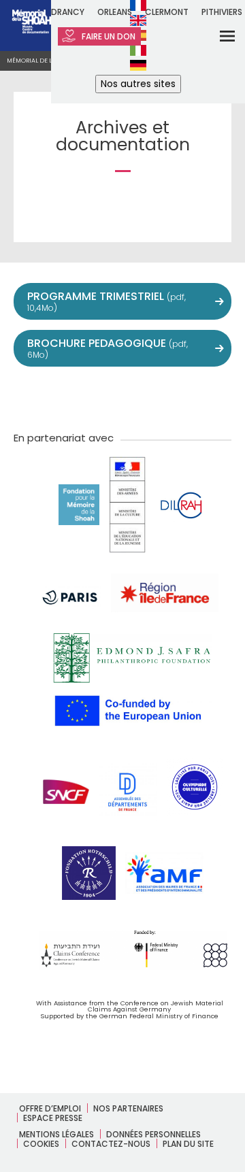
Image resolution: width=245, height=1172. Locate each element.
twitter (32, 397)
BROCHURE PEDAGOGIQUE (107, 348)
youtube (92, 397)
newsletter (212, 397)
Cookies (41, 1144)
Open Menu (218, 35)
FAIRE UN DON (107, 36)
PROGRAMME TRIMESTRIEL (106, 301)
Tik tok (152, 397)
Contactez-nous (110, 1144)
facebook (62, 397)
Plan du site (188, 1144)
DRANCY (67, 12)
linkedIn (182, 397)
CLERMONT (167, 12)
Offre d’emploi (50, 1108)
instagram (122, 397)
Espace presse (52, 1118)
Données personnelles (153, 1134)
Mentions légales (56, 1134)
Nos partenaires (128, 1108)
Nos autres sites (138, 83)
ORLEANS (114, 12)
